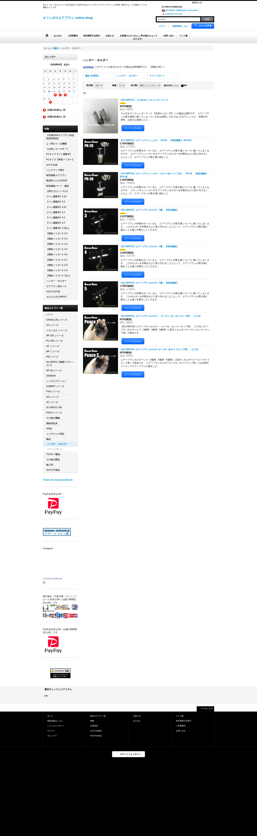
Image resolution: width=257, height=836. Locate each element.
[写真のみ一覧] (177, 85)
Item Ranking (95, 736)
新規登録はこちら (180, 26)
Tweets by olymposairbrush (58, 479)
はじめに (137, 721)
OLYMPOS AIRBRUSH (52, 579)
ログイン (163, 26)
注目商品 (94, 726)
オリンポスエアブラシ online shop (68, 18)
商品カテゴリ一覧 (98, 716)
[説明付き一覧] (185, 85)
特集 (92, 721)
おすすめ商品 (96, 731)
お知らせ (137, 716)
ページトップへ (207, 709)
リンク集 (180, 716)
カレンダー (52, 736)
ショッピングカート (56, 726)
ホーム (50, 716)
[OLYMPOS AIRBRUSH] (44, 581)
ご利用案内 (180, 726)
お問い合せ (180, 731)
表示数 (89, 85)
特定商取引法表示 (183, 721)
